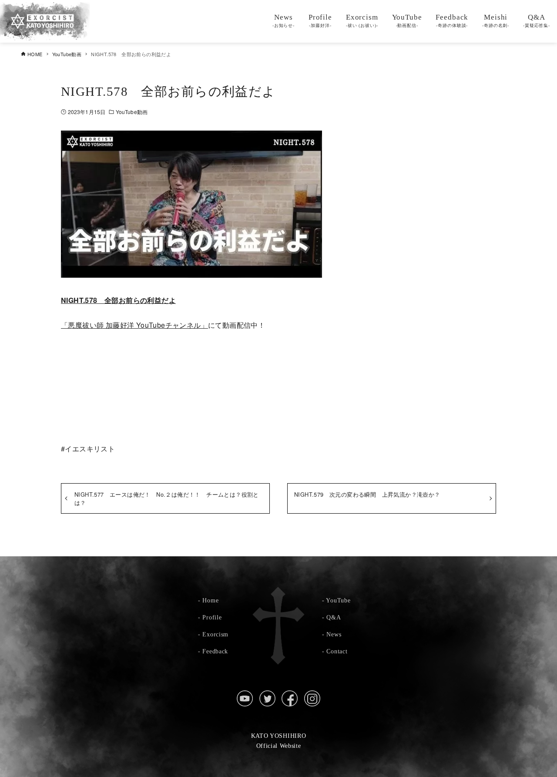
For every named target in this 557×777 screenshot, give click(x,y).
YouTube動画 (132, 111)
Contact (336, 651)
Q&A (333, 617)
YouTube (338, 600)
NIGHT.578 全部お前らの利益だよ (118, 300)
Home (210, 600)
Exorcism (215, 634)
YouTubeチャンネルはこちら (278, 369)
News (333, 634)
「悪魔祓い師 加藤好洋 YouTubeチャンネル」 (134, 325)
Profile (211, 617)
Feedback (215, 651)
